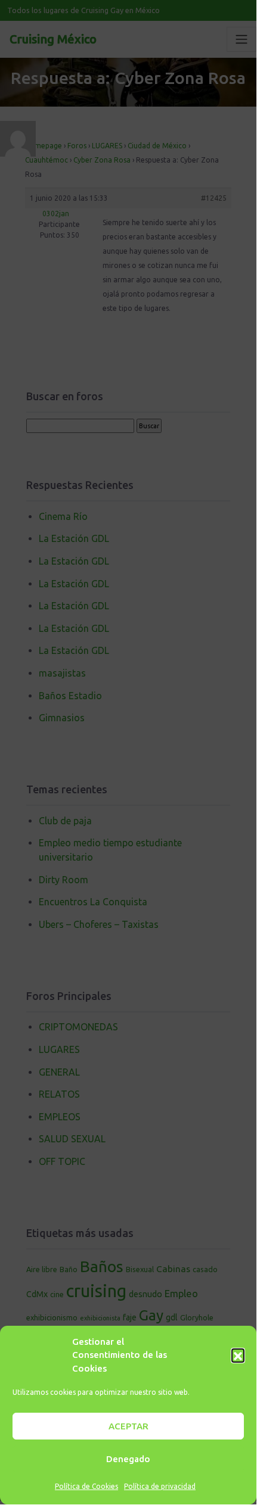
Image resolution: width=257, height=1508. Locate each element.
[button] (238, 1355)
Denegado (128, 1459)
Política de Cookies (86, 1486)
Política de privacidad (160, 1486)
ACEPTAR (128, 1426)
